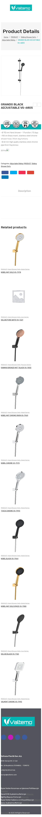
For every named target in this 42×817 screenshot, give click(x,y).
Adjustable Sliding (8, 40)
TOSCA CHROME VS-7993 (10, 511)
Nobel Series (25, 269)
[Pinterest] (22, 172)
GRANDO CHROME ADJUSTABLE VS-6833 (39, 104)
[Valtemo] (21, 11)
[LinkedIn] (5, 177)
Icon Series (25, 317)
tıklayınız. (30, 794)
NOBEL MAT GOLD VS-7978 (11, 272)
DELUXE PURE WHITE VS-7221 (12, 320)
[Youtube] (24, 737)
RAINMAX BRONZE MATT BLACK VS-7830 (16, 368)
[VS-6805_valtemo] (21, 76)
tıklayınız (4, 791)
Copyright (4, 813)
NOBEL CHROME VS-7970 (10, 463)
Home (6, 37)
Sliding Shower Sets (28, 37)
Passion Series (26, 365)
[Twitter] (13, 172)
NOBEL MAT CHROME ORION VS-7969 (14, 416)
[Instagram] (10, 737)
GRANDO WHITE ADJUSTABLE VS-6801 (35, 104)
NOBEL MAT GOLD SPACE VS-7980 (13, 606)
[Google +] (30, 172)
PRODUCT (14, 37)
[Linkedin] (17, 737)
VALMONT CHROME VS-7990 (11, 702)
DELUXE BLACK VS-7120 (10, 654)
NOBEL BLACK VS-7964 (9, 559)
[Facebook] (5, 172)
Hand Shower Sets (14, 269)
